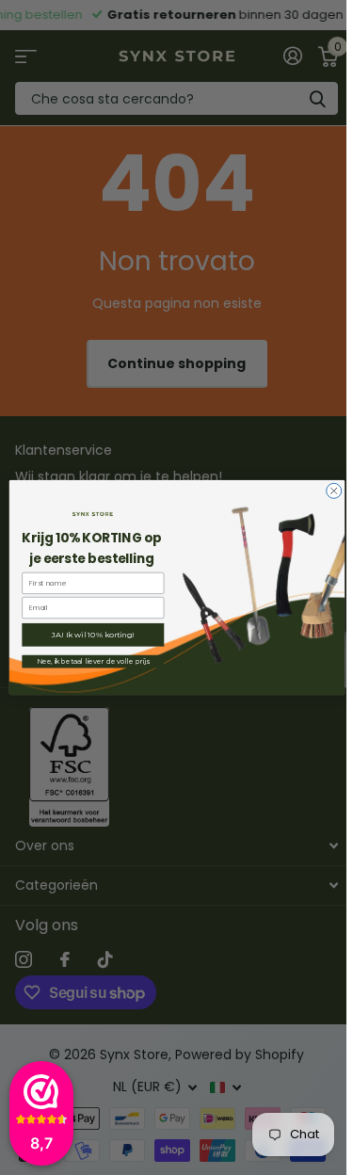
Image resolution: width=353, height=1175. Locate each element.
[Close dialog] (333, 490)
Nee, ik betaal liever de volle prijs (93, 661)
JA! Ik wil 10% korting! (93, 634)
